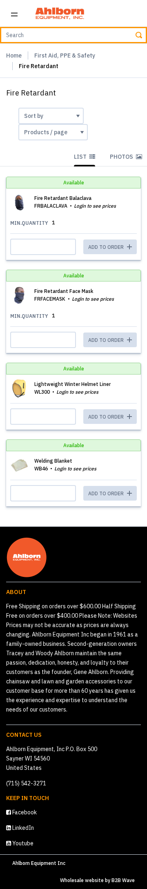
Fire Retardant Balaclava (62, 198)
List (81, 156)
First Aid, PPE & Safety (64, 55)
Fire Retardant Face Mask (63, 291)
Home (14, 55)
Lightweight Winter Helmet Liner (72, 384)
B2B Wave (123, 880)
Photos (122, 156)
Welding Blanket (53, 461)
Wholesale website (82, 880)
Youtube (22, 843)
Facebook (24, 812)
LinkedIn (22, 827)
